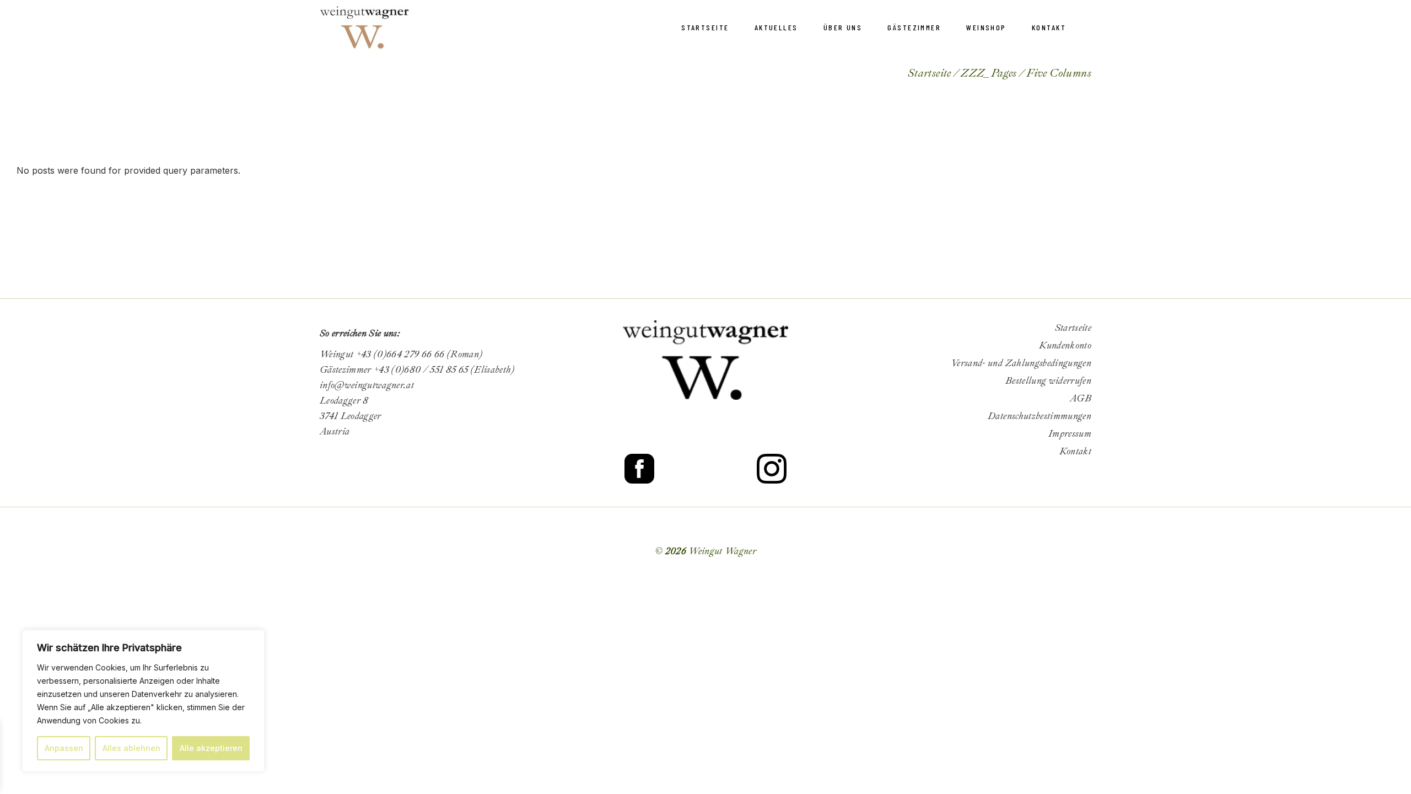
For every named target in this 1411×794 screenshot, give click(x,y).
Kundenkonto (1065, 345)
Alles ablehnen (131, 748)
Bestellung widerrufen (1048, 381)
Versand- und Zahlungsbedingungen (1021, 363)
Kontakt (1075, 451)
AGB (1080, 398)
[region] (143, 701)
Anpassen (64, 748)
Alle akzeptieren (211, 748)
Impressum (1069, 433)
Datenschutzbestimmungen (1039, 416)
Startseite (1073, 328)
